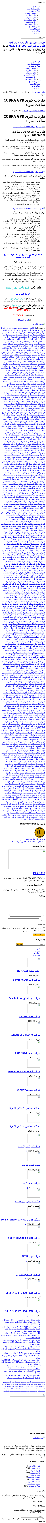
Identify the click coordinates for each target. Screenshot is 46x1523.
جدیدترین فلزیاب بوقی (14, 548)
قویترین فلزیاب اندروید (24, 744)
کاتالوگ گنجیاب (39, 784)
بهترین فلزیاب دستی (13, 470)
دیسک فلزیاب (7, 637)
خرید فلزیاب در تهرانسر (10, 586)
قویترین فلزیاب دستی (16, 752)
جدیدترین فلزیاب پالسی (36, 550)
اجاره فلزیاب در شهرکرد (21, 397)
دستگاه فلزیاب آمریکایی (35, 628)
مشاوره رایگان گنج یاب (12, 810)
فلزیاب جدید (34, 715)
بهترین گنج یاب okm (30, 488)
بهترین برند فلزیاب (22, 444)
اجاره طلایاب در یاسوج (29, 370)
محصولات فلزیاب (33, 8)
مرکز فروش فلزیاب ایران (11, 804)
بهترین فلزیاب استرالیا (31, 459)
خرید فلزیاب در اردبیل (24, 572)
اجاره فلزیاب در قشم (30, 399)
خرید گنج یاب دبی (33, 619)
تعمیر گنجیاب (18, 541)
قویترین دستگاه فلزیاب (25, 737)
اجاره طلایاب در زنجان (32, 352)
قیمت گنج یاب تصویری (18, 777)
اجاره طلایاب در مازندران (16, 366)
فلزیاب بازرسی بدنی (37, 695)
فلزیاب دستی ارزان (37, 721)
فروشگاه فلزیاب (38, 684)
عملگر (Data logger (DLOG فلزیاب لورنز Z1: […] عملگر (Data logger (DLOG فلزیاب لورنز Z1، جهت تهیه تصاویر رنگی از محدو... (21, 1328)
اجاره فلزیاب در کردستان (23, 401)
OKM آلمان (33, 328)
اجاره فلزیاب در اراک (13, 375)
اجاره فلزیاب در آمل (30, 375)
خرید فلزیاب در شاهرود (18, 595)
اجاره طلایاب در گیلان (11, 364)
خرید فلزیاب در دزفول (20, 590)
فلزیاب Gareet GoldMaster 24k (24, 1071)
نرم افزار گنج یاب (25, 817)
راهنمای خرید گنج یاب (20, 639)
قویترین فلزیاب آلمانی (13, 739)
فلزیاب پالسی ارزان (26, 697)
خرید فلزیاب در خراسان (36, 588)
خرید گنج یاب (19, 617)
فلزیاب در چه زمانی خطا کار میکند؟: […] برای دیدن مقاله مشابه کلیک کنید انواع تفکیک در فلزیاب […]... (21, 1348)
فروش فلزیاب (39, 668)
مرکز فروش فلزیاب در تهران (33, 806)
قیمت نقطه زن (36, 781)
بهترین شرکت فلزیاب (16, 455)
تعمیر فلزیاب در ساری (36, 521)
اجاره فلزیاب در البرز (20, 379)
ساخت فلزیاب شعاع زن (31, 646)
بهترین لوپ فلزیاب (15, 488)
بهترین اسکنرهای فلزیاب (28, 441)
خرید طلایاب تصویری (26, 559)
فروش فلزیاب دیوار (37, 675)
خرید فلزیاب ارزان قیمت (24, 566)
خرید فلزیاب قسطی (37, 615)
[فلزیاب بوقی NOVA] (33, 1252)
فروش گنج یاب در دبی (23, 679)
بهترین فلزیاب (30, 13)
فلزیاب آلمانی (26, 684)
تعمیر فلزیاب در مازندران (35, 535)
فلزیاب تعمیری (39, 712)
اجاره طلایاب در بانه (34, 341)
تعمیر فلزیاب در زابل (29, 519)
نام (43, 915)
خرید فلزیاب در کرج (18, 599)
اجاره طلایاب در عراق (27, 357)
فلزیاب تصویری (30, 20)
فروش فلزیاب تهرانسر (29, 670)
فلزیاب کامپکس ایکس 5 (29, 1146)
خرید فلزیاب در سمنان (36, 595)
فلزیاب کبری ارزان (17, 728)
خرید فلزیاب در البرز (10, 575)
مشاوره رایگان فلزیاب (30, 810)
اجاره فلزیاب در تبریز (22, 386)
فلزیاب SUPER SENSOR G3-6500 (24, 1238)
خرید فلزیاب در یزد (12, 610)
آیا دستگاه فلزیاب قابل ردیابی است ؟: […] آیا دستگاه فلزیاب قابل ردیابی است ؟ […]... (23, 1367)
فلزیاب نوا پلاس (35, 735)
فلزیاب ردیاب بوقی (22, 721)
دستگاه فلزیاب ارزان (18, 628)
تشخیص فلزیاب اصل (37, 497)
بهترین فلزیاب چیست (21, 468)
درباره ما (36, 33)
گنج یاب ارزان (15, 786)
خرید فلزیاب (35, 6)
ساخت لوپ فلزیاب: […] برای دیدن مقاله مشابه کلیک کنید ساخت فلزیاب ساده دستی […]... (22, 1376)
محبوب (37, 951)
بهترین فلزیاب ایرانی (17, 464)
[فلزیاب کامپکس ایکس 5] (33, 1142)
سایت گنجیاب (33, 650)
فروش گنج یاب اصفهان (18, 677)
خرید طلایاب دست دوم (16, 561)
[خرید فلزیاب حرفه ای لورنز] (33, 1270)
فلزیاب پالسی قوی (27, 704)
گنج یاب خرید (40, 790)
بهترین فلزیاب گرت (27, 479)
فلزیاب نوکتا (23, 735)
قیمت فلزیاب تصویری (39, 1386)
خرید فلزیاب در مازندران (17, 606)
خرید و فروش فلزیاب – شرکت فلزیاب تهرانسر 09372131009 (27, 44)
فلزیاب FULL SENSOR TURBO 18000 (22, 1293)
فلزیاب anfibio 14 (35, 839)
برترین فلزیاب (39, 439)
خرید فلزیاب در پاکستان (36, 581)
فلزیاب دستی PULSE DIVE (27, 1053)
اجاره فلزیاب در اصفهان (17, 377)
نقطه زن (41, 819)
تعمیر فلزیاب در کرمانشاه (27, 530)
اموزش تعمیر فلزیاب (32, 432)
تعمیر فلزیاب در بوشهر (20, 510)
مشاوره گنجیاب (13, 813)
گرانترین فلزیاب (34, 786)
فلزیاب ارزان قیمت (32, 688)
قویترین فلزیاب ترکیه (15, 748)
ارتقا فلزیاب (35, 417)
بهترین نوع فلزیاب (23, 492)
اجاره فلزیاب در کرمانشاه (27, 404)
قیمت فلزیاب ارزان (13, 766)
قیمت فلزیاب (26, 766)
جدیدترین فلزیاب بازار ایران (34, 548)
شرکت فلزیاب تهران (13, 659)
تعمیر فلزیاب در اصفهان (17, 504)
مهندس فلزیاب (21, 815)
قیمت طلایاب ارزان (26, 761)
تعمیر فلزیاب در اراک (13, 501)
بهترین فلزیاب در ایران (30, 470)
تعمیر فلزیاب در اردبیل (36, 504)
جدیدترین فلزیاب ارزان (17, 546)
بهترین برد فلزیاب (12, 441)
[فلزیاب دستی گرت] (33, 1179)
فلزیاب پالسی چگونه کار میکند (13, 699)
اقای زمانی (18, 430)
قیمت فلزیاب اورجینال (21, 768)
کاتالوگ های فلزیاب (25, 784)
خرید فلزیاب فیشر (9, 612)
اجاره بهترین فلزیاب (20, 330)
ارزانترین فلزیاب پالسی (26, 424)
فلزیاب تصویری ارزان (30, 708)
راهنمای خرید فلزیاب (37, 639)
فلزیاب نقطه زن (29, 22)
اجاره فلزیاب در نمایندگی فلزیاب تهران (24, 409)
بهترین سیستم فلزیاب (33, 455)
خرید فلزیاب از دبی (33, 568)
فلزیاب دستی (30, 24)
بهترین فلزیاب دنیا (38, 472)
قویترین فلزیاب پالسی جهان (34, 748)
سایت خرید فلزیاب (25, 648)
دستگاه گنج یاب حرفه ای (22, 637)
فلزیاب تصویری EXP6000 (28, 1090)
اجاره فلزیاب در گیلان (32, 406)
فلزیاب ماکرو (36, 730)
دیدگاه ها (37, 953)
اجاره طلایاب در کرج (21, 359)
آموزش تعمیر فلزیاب (20, 328)
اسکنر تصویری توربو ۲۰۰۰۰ (27, 1201)
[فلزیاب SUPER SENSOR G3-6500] (33, 1233)
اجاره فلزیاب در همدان (29, 412)
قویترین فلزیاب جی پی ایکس (17, 750)
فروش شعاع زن (8, 666)
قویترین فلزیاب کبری (28, 755)
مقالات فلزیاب (34, 11)
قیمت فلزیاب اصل (38, 768)
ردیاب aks (9, 641)
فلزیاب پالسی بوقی (32, 699)
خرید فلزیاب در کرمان (20, 601)
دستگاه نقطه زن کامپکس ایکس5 (24, 1108)
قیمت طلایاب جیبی (11, 761)
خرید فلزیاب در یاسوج (29, 610)
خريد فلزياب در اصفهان (16, 555)
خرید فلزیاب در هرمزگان (22, 608)
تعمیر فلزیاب (35, 28)
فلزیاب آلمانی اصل (13, 684)
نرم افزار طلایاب (7, 815)
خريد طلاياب (30, 555)
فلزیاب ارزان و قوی (37, 690)
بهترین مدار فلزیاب (9, 490)
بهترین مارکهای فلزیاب (25, 490)
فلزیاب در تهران (34, 719)
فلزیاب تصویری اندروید (31, 710)
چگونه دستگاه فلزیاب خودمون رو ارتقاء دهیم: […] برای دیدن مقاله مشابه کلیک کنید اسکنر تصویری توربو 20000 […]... (21, 1322)
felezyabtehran (38, 110)
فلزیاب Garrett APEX (29, 1016)
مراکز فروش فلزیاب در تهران (33, 804)
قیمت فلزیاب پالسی (16, 770)
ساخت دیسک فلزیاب (25, 644)
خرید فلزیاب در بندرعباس (32, 579)
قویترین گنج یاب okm (17, 757)
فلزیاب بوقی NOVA (31, 1256)
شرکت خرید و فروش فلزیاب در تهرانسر (23, 657)
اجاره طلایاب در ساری (14, 352)
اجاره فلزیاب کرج (22, 415)
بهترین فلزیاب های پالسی (17, 484)
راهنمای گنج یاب (33, 641)
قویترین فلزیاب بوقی (33, 746)
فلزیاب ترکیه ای (15, 706)
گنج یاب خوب (29, 790)
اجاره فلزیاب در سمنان (18, 395)
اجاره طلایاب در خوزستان (26, 350)
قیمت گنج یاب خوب (27, 779)
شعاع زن (23, 661)
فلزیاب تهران (28, 712)
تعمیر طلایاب (7, 497)
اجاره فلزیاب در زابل (29, 392)
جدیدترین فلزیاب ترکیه (17, 550)
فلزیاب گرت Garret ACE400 (26, 980)
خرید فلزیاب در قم (33, 599)
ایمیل (42, 919)
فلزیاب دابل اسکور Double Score (24, 998)
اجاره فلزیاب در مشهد (16, 408)
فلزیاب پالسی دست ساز (18, 701)
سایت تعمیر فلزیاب (14, 646)
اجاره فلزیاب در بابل (31, 381)
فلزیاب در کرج (21, 719)
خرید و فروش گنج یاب (8, 1384)
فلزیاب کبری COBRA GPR (23, 726)
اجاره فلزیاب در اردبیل (36, 377)
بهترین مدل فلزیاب (37, 492)
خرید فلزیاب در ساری (13, 592)
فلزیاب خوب (18, 717)
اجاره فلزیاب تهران (27, 372)
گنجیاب (26, 793)
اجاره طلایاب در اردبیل (16, 335)
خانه (43, 92)
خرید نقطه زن (25, 621)
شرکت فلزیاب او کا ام (30, 659)
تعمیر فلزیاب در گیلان (32, 532)
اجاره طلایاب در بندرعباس (15, 341)
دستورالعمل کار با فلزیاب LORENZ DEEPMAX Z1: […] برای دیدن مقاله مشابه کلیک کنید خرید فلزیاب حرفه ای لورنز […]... (20, 1362)
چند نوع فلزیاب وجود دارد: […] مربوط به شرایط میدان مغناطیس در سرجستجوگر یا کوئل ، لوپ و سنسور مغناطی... (21, 1342)
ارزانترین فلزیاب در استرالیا (29, 426)
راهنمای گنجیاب (20, 641)
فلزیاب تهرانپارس (15, 712)
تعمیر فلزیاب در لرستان (14, 532)
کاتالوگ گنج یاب (10, 781)
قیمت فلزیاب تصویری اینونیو (22, 773)
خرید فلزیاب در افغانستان (29, 575)
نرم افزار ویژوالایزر (10, 817)
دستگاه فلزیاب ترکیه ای (31, 632)
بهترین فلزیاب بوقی (27, 466)
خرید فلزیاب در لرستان (36, 606)
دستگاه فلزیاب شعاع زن (18, 635)
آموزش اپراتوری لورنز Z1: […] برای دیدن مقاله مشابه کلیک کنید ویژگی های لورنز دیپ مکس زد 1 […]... (21, 1355)
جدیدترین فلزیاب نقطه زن (20, 552)
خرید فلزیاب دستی (24, 612)
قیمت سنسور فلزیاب (23, 759)
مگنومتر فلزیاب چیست (36, 815)
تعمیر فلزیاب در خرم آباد (28, 517)
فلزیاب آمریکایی (27, 686)
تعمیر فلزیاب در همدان (20, 537)
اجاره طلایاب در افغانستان (20, 337)
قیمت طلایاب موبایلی (18, 764)
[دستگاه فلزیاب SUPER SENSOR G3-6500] (33, 1215)
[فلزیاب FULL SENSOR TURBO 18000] (33, 1288)
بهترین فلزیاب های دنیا (22, 486)
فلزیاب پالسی (39, 697)
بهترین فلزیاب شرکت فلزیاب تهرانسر (25, 477)
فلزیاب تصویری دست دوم (12, 710)
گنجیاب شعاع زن (15, 793)
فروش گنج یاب (33, 677)
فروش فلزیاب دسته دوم (11, 672)
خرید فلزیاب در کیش (27, 604)
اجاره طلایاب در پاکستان (17, 344)
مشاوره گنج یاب (26, 813)
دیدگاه (42, 896)
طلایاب (16, 661)
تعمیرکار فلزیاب (19, 544)
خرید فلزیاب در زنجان (30, 592)
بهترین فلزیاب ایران (33, 464)
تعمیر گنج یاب (29, 541)
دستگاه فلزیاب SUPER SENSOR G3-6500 (20, 1219)
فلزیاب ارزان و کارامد (20, 690)
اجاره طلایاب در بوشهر (36, 344)
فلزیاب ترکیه (27, 706)
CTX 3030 (39, 873)
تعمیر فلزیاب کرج (15, 539)
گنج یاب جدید (9, 788)
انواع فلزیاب (35, 92)
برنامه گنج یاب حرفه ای (24, 439)
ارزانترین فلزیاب (8, 419)
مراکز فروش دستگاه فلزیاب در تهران (17, 799)
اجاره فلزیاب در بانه (15, 381)
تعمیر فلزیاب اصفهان (26, 499)
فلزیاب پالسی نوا (12, 704)
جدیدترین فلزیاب (32, 546)
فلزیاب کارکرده (39, 724)
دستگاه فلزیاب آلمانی (12, 626)
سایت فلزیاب (12, 648)
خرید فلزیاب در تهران (28, 586)
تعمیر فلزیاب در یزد (30, 539)
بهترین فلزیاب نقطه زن (29, 481)
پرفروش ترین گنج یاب (11, 495)
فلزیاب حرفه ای (10, 715)
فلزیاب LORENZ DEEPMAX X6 (25, 1035)
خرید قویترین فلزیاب (32, 617)
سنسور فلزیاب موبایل (14, 652)
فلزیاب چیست (23, 715)
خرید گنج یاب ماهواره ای (16, 619)
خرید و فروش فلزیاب (11, 621)
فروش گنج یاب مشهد (28, 681)
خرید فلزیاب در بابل (21, 577)
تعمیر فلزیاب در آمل (30, 501)
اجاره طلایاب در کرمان (26, 361)
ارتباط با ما (36, 31)
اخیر (38, 948)
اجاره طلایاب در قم (37, 359)
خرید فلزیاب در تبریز (18, 581)
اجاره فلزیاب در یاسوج (10, 412)
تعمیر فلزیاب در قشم (30, 526)
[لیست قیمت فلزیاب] (33, 1160)
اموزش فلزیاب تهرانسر (14, 432)
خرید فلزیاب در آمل (15, 570)
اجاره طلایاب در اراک (33, 335)
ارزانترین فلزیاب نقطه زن (35, 428)
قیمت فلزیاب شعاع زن (25, 775)
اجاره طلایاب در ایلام (25, 339)
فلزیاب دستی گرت (31, 1183)
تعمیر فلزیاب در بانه (15, 508)
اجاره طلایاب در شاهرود (21, 355)
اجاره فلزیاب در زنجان (12, 392)
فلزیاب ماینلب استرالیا (10, 730)
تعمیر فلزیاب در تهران (27, 515)
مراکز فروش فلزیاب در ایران (16, 801)
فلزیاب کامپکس (26, 724)
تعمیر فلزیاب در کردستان (23, 528)
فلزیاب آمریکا (39, 686)
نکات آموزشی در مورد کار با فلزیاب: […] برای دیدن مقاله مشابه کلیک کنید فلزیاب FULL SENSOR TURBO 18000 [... (20, 1335)
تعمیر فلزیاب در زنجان (12, 519)
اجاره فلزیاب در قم (13, 399)
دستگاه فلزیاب (27, 626)
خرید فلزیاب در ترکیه (20, 584)
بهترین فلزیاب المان (14, 459)
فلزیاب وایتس (39, 737)
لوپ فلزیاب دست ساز (16, 795)
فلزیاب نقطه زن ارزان (23, 732)
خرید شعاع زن (22, 557)
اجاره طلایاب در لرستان (35, 366)
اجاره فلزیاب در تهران (27, 388)
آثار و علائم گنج (34, 26)
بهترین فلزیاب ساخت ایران (28, 475)
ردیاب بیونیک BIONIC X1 (28, 971)
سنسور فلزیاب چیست (32, 652)
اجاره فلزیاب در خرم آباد (28, 390)
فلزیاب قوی (9, 721)
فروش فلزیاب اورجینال (24, 668)
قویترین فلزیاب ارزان (17, 741)
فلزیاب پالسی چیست (37, 701)
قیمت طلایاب (40, 761)
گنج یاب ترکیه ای (21, 788)
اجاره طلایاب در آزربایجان (25, 332)
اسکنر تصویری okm (30, 430)
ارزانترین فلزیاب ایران (18, 421)
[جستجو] (44, 2)
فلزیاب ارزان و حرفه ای (15, 688)
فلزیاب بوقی (31, 17)
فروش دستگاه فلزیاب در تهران (27, 664)
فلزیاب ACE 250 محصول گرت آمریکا (28, 841)
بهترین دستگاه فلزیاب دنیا (35, 452)
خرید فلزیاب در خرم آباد (17, 588)
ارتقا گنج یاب (25, 417)
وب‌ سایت (41, 924)
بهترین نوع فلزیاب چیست (30, 495)
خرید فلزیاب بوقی (18, 568)
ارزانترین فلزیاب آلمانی (36, 421)
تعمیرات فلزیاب (22, 1391)
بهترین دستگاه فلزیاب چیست (17, 450)
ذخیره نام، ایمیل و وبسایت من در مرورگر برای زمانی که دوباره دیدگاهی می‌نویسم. (23, 929)
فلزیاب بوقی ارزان (11, 695)
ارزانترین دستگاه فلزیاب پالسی (27, 419)
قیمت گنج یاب (33, 777)
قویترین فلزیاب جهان (37, 750)
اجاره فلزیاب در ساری (36, 395)
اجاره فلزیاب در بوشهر (20, 384)
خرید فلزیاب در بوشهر (13, 579)
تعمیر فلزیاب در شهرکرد (21, 524)
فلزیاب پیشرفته (39, 706)
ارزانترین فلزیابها (18, 428)
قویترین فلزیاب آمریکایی (35, 741)
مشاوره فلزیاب (39, 813)
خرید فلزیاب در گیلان (10, 604)
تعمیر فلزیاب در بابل (31, 508)
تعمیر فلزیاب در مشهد (16, 535)
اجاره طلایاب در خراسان (22, 348)
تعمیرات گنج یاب (32, 544)
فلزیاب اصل (32, 692)
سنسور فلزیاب (21, 650)
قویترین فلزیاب (29, 739)
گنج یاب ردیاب (34, 793)
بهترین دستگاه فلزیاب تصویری (22, 448)
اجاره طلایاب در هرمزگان (22, 368)
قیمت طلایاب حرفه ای (36, 764)
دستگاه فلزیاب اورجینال (26, 630)
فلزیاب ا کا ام (15, 686)
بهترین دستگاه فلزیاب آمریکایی (27, 446)
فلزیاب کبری (38, 726)
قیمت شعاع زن (9, 759)
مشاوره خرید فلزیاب (32, 808)
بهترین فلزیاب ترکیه (37, 468)
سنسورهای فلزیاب (37, 655)
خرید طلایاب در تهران (34, 561)
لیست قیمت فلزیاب (31, 1165)
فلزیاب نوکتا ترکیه (11, 735)
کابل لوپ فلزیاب (23, 781)
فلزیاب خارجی (39, 717)
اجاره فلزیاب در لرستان (14, 406)
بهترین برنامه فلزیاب (37, 444)
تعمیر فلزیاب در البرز (20, 506)
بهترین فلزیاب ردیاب (23, 472)
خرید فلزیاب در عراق (22, 597)
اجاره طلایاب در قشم (10, 357)
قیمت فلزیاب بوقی (31, 770)
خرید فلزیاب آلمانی (17, 564)
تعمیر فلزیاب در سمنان (18, 521)
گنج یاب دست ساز (16, 790)
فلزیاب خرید (28, 717)
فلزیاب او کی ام (8, 692)
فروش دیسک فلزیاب (23, 666)
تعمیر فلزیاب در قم (13, 526)
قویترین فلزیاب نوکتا (34, 757)
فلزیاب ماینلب (24, 730)
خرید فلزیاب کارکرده (21, 615)
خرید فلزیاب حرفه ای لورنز (27, 1274)
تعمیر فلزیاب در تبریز (22, 512)
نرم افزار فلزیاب (38, 817)
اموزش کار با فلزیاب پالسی (34, 435)
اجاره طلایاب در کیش (29, 364)
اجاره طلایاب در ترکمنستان (22, 346)
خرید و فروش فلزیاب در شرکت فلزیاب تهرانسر (26, 624)
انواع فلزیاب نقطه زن (26, 437)
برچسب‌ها (36, 955)
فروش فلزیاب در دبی (30, 672)
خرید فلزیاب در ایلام (37, 577)
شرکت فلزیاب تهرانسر (36, 661)
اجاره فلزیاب (40, 372)
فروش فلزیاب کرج (21, 675)
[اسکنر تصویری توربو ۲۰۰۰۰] (33, 1197)
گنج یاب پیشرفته (34, 788)
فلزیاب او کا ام (21, 692)
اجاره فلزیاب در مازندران (35, 408)
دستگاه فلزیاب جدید (14, 632)
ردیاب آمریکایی (39, 644)
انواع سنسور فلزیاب (15, 435)
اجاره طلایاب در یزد (11, 370)
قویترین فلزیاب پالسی (15, 746)
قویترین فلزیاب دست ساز (35, 752)
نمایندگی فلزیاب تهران (29, 819)
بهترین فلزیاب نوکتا (34, 484)
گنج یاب (24, 786)
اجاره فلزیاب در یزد (37, 415)
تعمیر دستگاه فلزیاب (20, 497)
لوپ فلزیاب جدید (32, 795)
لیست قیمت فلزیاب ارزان (22, 797)
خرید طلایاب (12, 557)
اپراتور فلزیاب (33, 330)
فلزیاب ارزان (30, 15)
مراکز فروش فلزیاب (37, 801)
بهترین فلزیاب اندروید (24, 461)
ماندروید (9, 797)
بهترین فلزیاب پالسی (12, 466)
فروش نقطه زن (13, 681)
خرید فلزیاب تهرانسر (32, 570)
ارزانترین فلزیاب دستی (10, 426)
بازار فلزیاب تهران (10, 437)
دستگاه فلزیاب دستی (37, 635)
